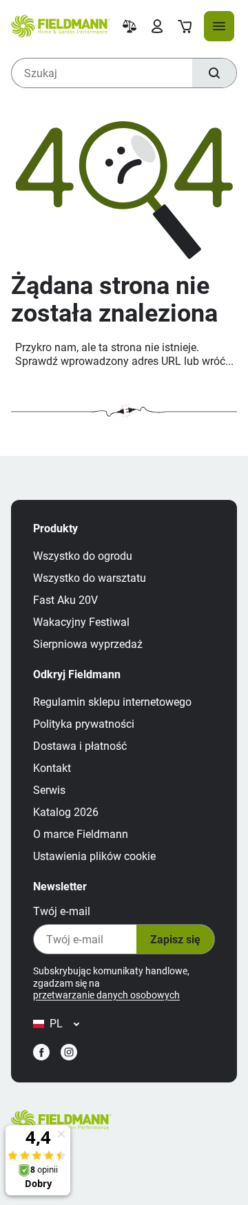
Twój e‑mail (61, 911)
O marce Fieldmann (80, 834)
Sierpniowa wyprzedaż (88, 644)
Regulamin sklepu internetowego (112, 702)
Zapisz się (175, 939)
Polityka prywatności (83, 724)
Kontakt (52, 768)
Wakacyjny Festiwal (81, 622)
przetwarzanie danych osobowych (106, 994)
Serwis (49, 790)
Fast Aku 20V (65, 600)
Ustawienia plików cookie (94, 856)
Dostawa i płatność (80, 746)
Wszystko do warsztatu (89, 578)
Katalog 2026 (66, 812)
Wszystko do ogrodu (82, 556)
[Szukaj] (214, 73)
